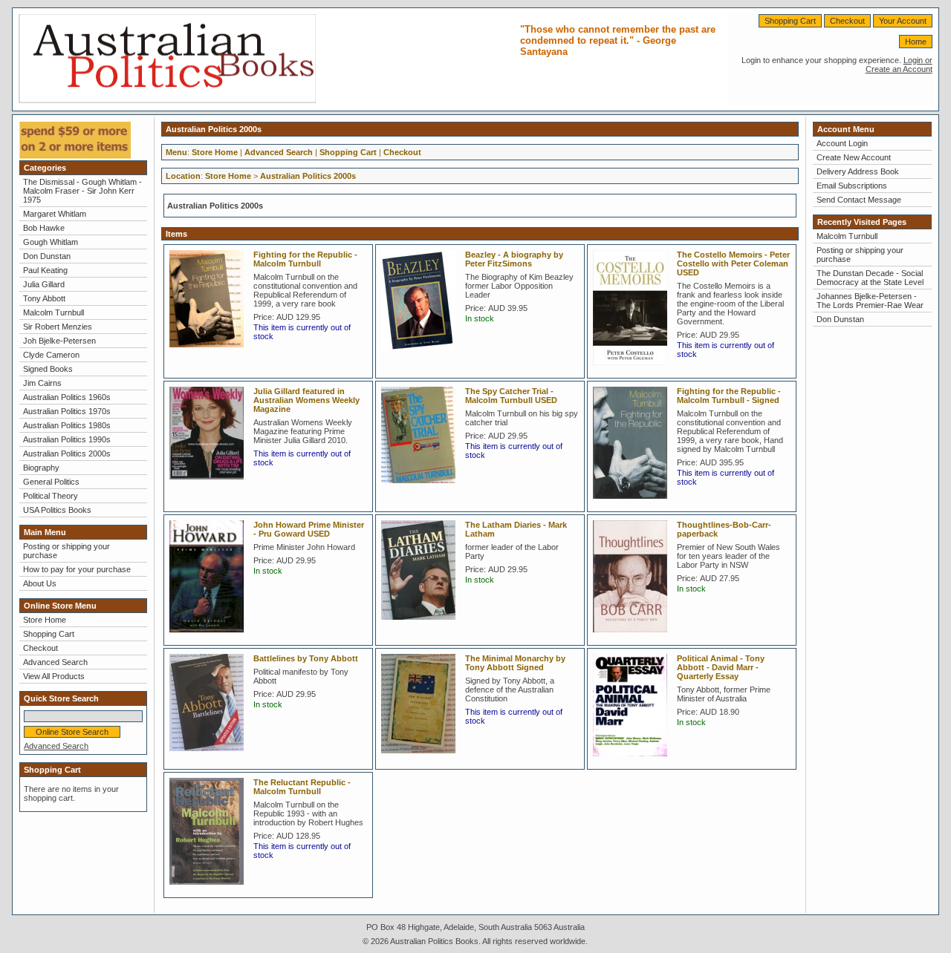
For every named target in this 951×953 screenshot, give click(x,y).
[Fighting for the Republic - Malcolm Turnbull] (210, 351)
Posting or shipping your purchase (66, 551)
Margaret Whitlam (54, 213)
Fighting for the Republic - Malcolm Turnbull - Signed (729, 396)
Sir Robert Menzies (57, 326)
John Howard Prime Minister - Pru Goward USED (308, 529)
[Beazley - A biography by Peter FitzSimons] (422, 354)
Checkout (847, 20)
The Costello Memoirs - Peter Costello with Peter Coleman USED (733, 263)
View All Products (54, 676)
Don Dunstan (47, 256)
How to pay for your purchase (77, 569)
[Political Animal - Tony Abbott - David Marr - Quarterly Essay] (634, 760)
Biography (41, 467)
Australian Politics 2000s (67, 453)
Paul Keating (45, 270)
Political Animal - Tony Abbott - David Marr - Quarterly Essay (721, 667)
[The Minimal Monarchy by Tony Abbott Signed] (422, 757)
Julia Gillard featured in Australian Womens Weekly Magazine (306, 400)
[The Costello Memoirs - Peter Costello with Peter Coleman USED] (634, 369)
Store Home (44, 619)
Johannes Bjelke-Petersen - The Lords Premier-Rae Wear (870, 301)
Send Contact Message (859, 199)
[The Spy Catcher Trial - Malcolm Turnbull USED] (422, 487)
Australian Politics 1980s (67, 425)
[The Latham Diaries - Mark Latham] (422, 624)
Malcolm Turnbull (53, 312)
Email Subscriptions (852, 185)
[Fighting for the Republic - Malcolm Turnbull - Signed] (634, 503)
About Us (39, 583)
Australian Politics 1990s (67, 439)
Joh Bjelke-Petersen (59, 340)
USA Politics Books (57, 509)
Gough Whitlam (50, 242)
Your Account (902, 20)
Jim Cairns (42, 383)
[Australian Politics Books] (167, 100)
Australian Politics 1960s (67, 397)
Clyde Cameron (51, 354)
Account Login (842, 143)
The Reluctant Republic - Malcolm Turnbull (302, 787)
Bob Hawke (44, 227)
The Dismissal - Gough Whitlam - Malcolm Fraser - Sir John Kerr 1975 (82, 190)
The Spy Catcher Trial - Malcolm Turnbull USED (511, 396)
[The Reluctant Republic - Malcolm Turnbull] (210, 889)
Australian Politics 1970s (67, 411)
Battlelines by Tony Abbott (305, 658)
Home (915, 41)
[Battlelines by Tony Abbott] (210, 755)
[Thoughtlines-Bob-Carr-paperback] (634, 636)
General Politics (51, 481)
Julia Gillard (44, 284)
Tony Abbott (44, 298)
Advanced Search (55, 662)
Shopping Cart (790, 20)
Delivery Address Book (858, 171)
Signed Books (48, 368)
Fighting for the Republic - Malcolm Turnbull (305, 259)
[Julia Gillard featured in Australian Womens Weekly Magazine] (210, 483)
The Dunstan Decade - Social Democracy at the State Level (870, 277)
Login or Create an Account (899, 64)
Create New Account (854, 157)
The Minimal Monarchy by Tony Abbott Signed (515, 663)
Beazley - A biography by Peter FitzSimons (514, 259)
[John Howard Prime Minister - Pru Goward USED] (210, 636)
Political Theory (50, 495)
